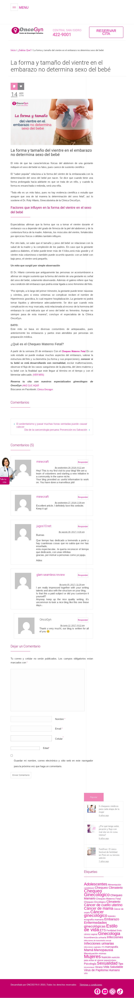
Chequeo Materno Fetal (108, 898)
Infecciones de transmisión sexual (97, 940)
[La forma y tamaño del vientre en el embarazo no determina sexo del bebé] (52, 122)
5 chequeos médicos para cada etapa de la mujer (109, 809)
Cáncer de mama (98, 908)
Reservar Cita (106, 32)
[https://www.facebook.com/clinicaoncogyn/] (97, 991)
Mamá (88, 950)
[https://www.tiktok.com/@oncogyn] (120, 991)
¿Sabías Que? (24, 50)
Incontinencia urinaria (95, 937)
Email (59, 728)
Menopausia (103, 950)
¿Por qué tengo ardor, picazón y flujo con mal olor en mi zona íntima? (109, 830)
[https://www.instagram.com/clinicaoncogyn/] (112, 991)
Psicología (90, 963)
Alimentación (114, 884)
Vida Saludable (113, 967)
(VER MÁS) (38, 375)
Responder (83, 462)
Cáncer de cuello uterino (103, 905)
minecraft (42, 461)
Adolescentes (95, 884)
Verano (99, 967)
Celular (59, 738)
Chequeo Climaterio (109, 887)
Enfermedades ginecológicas (95, 924)
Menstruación (91, 953)
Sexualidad (107, 963)
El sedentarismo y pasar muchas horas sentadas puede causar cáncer (52, 425)
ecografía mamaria (94, 919)
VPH (86, 973)
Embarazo (111, 919)
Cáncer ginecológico (95, 914)
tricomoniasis (89, 967)
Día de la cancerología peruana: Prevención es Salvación (56, 429)
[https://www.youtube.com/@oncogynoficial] (105, 991)
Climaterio (113, 901)
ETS (103, 930)
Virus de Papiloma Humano (102, 970)
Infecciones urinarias (99, 943)
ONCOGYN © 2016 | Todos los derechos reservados (51, 985)
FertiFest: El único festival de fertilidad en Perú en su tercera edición (109, 853)
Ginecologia (109, 933)
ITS (103, 947)
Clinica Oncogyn (45, 389)
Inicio (13, 50)
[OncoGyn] (28, 30)
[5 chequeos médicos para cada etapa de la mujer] (91, 809)
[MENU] (14, 7)
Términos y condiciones (91, 985)
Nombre (60, 719)
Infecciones (115, 937)
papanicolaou (110, 960)
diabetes (112, 916)
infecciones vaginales (92, 947)
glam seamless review (50, 574)
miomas (102, 953)
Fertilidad (111, 930)
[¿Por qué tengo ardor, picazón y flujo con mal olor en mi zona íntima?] (91, 829)
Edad (46, 748)
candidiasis (89, 888)
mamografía (111, 946)
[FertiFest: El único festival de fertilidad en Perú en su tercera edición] (91, 852)
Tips (120, 963)
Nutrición (106, 957)
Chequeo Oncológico (95, 902)
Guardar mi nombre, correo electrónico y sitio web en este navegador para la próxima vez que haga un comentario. (53, 763)
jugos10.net (43, 526)
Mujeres (92, 956)
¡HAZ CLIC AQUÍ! (30, 385)
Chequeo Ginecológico (97, 893)
